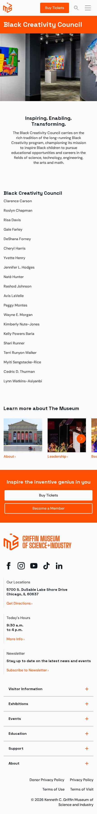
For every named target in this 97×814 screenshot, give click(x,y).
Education (18, 733)
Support (16, 748)
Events (15, 718)
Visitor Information (25, 688)
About (14, 763)
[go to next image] (87, 438)
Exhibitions (18, 703)
